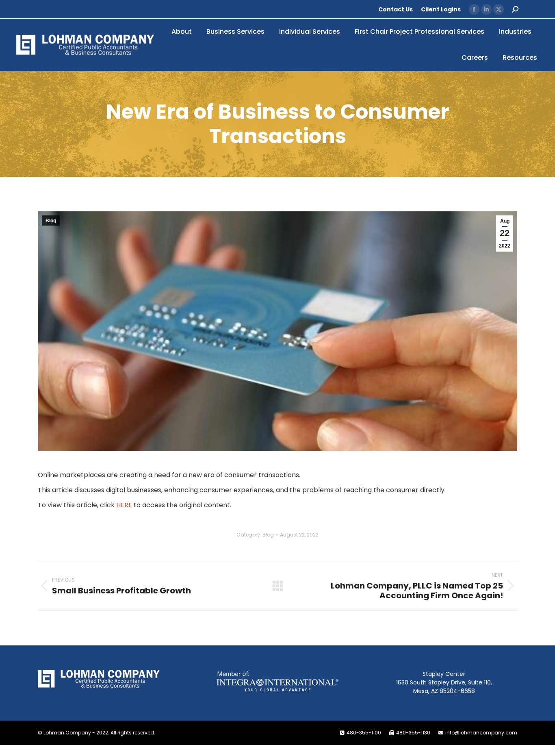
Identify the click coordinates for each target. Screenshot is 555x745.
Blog (51, 221)
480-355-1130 (413, 732)
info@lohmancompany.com (481, 732)
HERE (124, 505)
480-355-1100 (364, 732)
